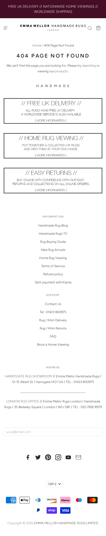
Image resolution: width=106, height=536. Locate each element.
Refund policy (53, 274)
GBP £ (52, 484)
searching (89, 65)
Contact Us (53, 304)
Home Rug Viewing (53, 258)
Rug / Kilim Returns (53, 328)
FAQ (53, 336)
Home (36, 45)
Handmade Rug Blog (53, 225)
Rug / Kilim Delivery (53, 320)
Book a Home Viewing (53, 344)
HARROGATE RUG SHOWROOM (28, 376)
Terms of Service (53, 266)
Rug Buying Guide (53, 242)
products (61, 71)
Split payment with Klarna (53, 282)
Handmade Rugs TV (53, 233)
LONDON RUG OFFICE (22, 401)
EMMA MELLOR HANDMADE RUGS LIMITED (66, 523)
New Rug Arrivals (53, 250)
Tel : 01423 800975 (53, 312)
